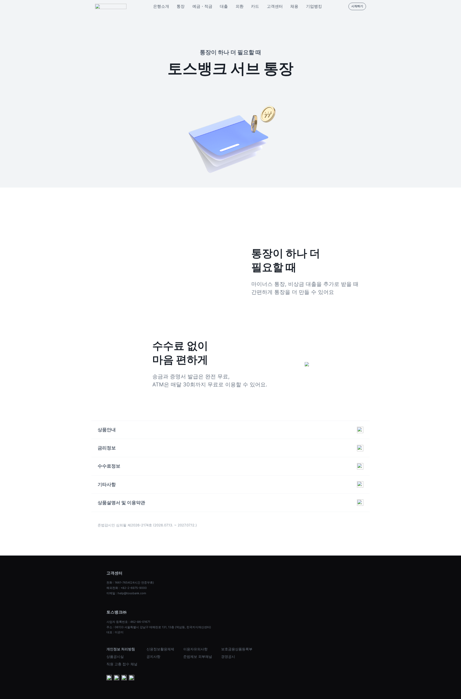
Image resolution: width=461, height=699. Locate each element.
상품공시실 (115, 656)
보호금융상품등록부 (236, 649)
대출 (224, 6)
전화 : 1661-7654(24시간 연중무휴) (130, 582)
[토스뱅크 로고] (110, 6)
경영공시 (228, 656)
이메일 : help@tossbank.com (126, 593)
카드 (255, 6)
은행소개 (161, 6)
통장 (181, 6)
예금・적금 (202, 6)
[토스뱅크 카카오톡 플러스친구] (116, 678)
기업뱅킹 (314, 6)
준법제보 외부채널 (197, 656)
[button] (230, 430)
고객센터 (275, 6)
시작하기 (357, 6)
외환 (240, 6)
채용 (294, 6)
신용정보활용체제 (160, 649)
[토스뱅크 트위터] (131, 678)
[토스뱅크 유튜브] (109, 678)
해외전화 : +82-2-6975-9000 (126, 588)
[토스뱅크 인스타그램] (124, 678)
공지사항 (153, 656)
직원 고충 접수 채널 (121, 664)
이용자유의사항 (195, 649)
